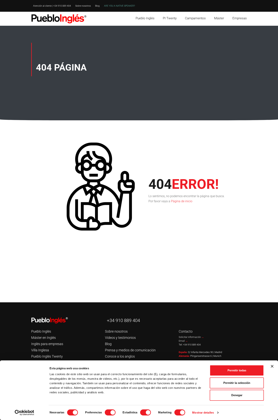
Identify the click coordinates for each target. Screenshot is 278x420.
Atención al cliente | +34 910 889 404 (52, 6)
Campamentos (195, 18)
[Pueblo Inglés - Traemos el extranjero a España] (59, 19)
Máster (219, 18)
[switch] (110, 412)
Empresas (239, 18)
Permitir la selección (236, 382)
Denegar (236, 395)
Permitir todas (237, 370)
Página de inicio (181, 201)
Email (183, 340)
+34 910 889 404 (123, 320)
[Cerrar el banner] (272, 366)
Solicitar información (191, 337)
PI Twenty (170, 18)
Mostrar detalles (203, 412)
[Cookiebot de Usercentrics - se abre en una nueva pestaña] (24, 412)
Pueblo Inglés (145, 18)
